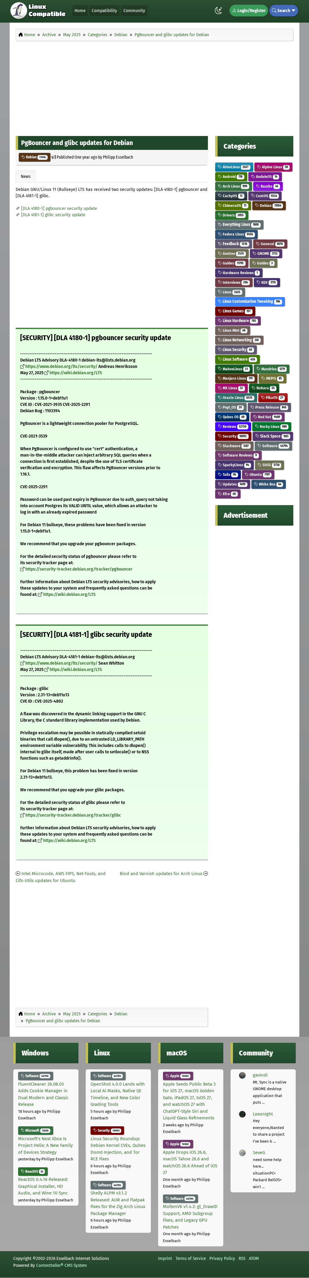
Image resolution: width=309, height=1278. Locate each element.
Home (80, 10)
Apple (179, 1076)
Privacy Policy (222, 1258)
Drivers (233, 215)
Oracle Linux (237, 397)
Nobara (265, 388)
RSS (242, 1258)
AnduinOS (266, 176)
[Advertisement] (154, 87)
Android (232, 176)
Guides (233, 263)
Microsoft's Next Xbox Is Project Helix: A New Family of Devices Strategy (45, 1145)
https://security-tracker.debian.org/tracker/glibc (73, 815)
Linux (231, 292)
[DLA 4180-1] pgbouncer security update (59, 208)
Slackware (235, 446)
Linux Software (238, 359)
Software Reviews (239, 455)
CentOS (266, 196)
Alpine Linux (274, 167)
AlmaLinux (235, 167)
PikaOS (274, 397)
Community (134, 10)
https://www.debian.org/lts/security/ (61, 366)
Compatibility (104, 10)
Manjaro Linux (237, 378)
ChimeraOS (234, 205)
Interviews (235, 282)
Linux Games (236, 311)
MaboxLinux (235, 369)
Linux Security (237, 349)
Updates (233, 484)
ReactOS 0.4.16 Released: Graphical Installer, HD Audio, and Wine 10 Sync (43, 1186)
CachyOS (232, 196)
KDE (268, 282)
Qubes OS (233, 417)
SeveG (259, 1152)
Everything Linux (240, 224)
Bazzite (269, 186)
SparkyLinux (235, 465)
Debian (35, 157)
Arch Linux (234, 186)
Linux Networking (240, 340)
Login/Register (251, 10)
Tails (229, 474)
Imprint (165, 1258)
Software (274, 446)
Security (234, 436)
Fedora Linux (237, 234)
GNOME (267, 253)
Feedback (234, 244)
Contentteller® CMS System (61, 1265)
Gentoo (233, 253)
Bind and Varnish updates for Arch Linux (161, 873)
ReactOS (33, 1171)
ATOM (254, 1258)
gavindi (260, 1075)
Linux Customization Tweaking (251, 301)
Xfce (229, 494)
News (25, 176)
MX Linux (232, 388)
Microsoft (36, 1130)
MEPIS (273, 378)
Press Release (270, 407)
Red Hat (268, 417)
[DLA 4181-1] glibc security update (53, 214)
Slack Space (273, 436)
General (271, 244)
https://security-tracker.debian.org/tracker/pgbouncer (78, 569)
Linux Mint (233, 330)
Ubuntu (259, 474)
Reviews (234, 426)
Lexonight (263, 1114)
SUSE (270, 465)
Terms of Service (191, 1258)
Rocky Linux (273, 426)
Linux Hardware (239, 320)
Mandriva (272, 369)
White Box (269, 484)
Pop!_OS (232, 407)
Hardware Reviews (240, 272)
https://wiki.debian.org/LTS (75, 372)
